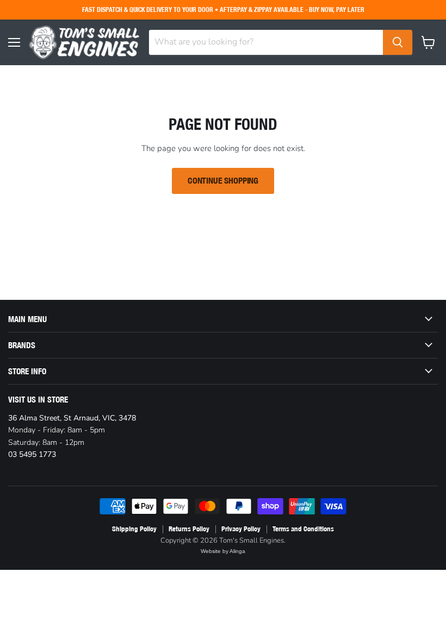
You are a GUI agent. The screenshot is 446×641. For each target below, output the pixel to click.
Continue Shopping (223, 180)
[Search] (397, 42)
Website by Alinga (223, 551)
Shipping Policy (134, 529)
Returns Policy (189, 529)
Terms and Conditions (303, 529)
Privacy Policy (241, 529)
